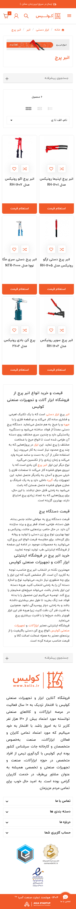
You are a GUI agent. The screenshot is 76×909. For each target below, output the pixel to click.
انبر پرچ (42, 465)
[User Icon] (16, 16)
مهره (66, 425)
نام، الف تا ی (38, 120)
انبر (67, 414)
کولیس (55, 631)
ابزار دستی (52, 414)
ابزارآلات (33, 626)
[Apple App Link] (50, 854)
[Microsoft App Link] (38, 877)
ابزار (36, 445)
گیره (50, 480)
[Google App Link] (25, 854)
